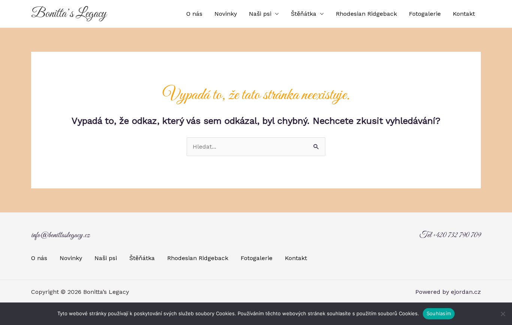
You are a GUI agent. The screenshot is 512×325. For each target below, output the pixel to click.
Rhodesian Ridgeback (366, 13)
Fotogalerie (425, 13)
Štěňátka (303, 13)
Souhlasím (439, 313)
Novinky (225, 13)
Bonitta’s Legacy (68, 14)
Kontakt (464, 13)
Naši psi (260, 13)
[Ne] (502, 313)
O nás (194, 13)
